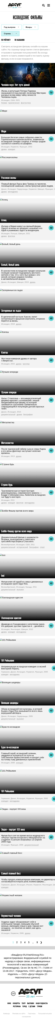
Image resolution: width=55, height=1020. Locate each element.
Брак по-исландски (10, 747)
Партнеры (32, 1013)
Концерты (16, 1003)
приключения (14, 103)
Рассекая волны (8, 177)
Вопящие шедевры (9, 702)
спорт (42, 547)
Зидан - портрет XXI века (13, 829)
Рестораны (17, 1006)
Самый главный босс (11, 873)
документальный (8, 414)
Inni (2, 575)
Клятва (4, 352)
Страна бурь (7, 484)
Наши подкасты (42, 1003)
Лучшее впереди (8, 392)
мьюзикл (20, 589)
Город (24, 1006)
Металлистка (7, 442)
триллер (26, 364)
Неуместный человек (11, 915)
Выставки (30, 1003)
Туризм (39, 1006)
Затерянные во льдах (11, 310)
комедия (11, 149)
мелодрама (13, 192)
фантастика (26, 103)
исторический (22, 547)
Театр (23, 1003)
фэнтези (11, 236)
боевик (4, 103)
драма (4, 149)
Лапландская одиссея (11, 618)
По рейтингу (5, 40)
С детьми (32, 1006)
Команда (6, 1013)
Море (3, 131)
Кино (9, 1003)
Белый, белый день (10, 264)
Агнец (4, 220)
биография (28, 414)
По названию (20, 40)
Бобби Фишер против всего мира (16, 531)
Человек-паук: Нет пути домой (15, 84)
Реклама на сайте (18, 1013)
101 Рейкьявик (7, 660)
